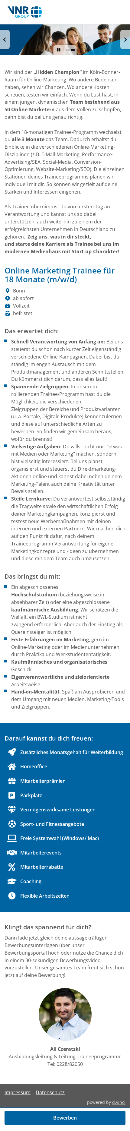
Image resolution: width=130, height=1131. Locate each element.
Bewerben (65, 1117)
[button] (5, 39)
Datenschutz (50, 1092)
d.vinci (118, 1102)
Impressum (18, 1092)
